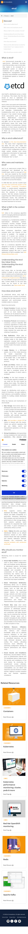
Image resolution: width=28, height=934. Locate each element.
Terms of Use (5, 917)
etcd (4, 61)
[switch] (24, 476)
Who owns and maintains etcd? (13, 27)
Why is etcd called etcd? (11, 24)
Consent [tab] (5, 444)
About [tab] (23, 444)
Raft (3, 213)
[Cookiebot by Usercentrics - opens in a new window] (19, 440)
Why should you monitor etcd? (13, 52)
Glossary (6, 15)
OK (14, 492)
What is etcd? (8, 21)
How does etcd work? (10, 41)
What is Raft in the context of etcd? (14, 31)
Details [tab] (14, 444)
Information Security (21, 917)
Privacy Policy (12, 917)
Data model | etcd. (19, 285)
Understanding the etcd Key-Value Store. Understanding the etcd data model (14, 36)
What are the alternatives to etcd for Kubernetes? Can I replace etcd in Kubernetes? (14, 47)
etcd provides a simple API (16, 420)
